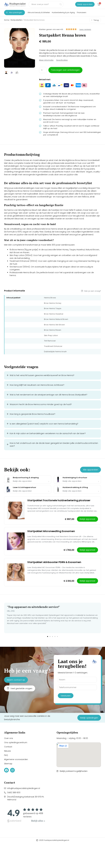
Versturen (66, 695)
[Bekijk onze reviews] (26, 815)
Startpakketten (16, 20)
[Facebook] (6, 770)
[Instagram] (12, 770)
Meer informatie (46, 60)
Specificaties (62, 60)
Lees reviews (85, 29)
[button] (47, 636)
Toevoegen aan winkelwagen (65, 70)
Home (6, 20)
